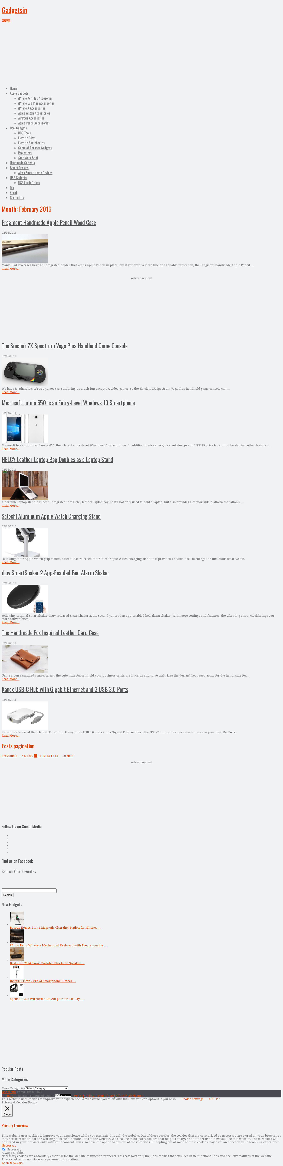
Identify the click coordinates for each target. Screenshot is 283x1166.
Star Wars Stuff (28, 157)
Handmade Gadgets (22, 162)
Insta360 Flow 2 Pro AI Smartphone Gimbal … (43, 981)
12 (44, 756)
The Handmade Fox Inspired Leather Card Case (50, 632)
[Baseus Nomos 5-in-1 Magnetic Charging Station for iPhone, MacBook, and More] (17, 924)
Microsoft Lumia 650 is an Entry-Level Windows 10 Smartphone (68, 402)
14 (52, 756)
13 (48, 756)
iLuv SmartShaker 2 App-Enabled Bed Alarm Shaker (55, 572)
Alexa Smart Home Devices (35, 172)
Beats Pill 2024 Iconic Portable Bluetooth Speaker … (47, 963)
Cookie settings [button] (192, 1099)
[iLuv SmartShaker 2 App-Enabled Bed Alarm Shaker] (141, 599)
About (13, 192)
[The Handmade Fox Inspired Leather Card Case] (141, 659)
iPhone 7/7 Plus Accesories (35, 98)
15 (56, 756)
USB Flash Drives (29, 182)
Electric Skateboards (31, 142)
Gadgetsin (14, 10)
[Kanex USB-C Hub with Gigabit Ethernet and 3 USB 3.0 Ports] (141, 716)
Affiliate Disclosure (129, 1095)
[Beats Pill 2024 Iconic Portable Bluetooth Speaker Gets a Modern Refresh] (17, 960)
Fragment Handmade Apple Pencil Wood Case (49, 222)
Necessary (14, 1149)
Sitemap (7, 1095)
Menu (6, 21)
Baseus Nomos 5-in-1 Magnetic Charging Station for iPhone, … (55, 927)
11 (39, 756)
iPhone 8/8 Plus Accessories (36, 103)
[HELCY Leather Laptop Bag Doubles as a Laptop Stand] (141, 485)
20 (64, 756)
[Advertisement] (141, 54)
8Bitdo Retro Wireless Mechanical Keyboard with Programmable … (58, 945)
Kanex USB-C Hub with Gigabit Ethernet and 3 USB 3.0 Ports (65, 689)
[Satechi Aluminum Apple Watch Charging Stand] (141, 542)
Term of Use (105, 1095)
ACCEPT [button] (214, 1099)
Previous (8, 756)
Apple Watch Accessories (34, 113)
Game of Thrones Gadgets (35, 147)
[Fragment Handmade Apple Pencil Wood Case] (141, 248)
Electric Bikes (27, 137)
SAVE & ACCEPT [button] (13, 1162)
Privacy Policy (84, 1095)
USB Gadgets (18, 177)
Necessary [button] (9, 1145)
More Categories (13, 1088)
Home (13, 88)
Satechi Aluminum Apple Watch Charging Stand (51, 516)
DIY (12, 187)
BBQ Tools (24, 132)
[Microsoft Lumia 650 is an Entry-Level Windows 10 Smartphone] (141, 429)
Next (70, 756)
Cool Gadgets (18, 128)
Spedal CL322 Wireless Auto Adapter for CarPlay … (46, 998)
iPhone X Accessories (31, 108)
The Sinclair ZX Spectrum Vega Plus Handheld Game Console (65, 345)
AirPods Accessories (31, 118)
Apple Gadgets (19, 93)
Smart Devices (19, 167)
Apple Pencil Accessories (34, 123)
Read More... (10, 268)
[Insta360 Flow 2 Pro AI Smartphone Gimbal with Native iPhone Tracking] (17, 977)
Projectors (25, 152)
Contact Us (17, 197)
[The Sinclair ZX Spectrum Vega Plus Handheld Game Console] (141, 372)
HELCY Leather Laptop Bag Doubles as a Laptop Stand (57, 459)
